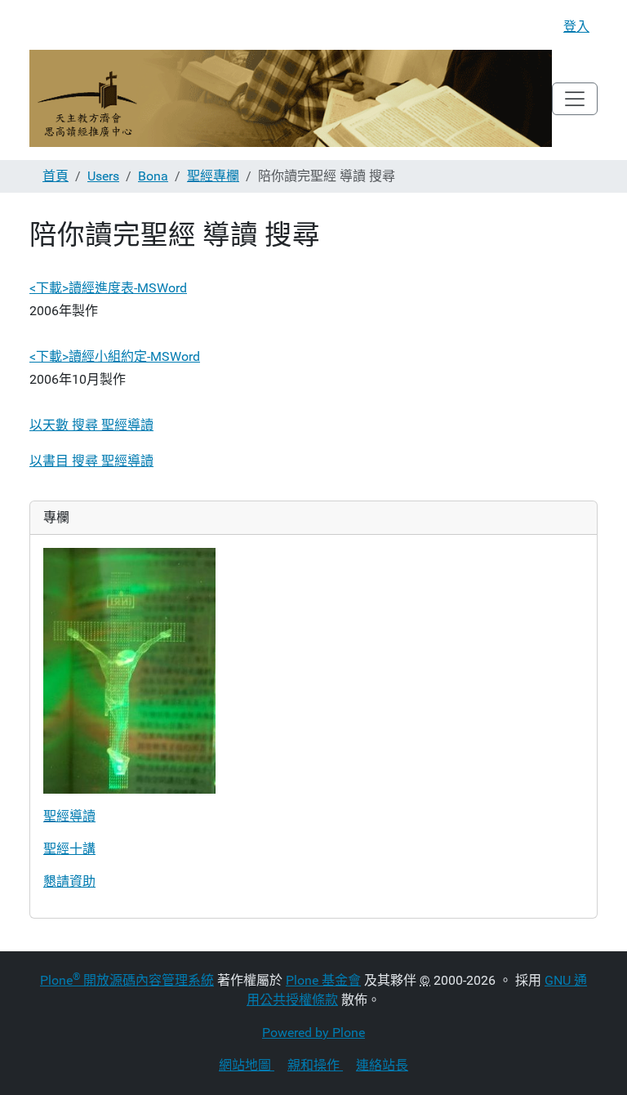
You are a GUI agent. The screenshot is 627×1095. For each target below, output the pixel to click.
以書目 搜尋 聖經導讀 (91, 461)
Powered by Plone (313, 1032)
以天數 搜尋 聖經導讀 (91, 425)
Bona (153, 176)
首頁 (55, 176)
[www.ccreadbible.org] (290, 98)
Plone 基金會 (323, 980)
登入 (576, 26)
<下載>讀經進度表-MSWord (108, 288)
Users (103, 176)
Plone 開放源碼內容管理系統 (127, 980)
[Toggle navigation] (575, 98)
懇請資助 (69, 881)
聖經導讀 (69, 816)
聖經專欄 (213, 176)
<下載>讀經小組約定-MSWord (114, 356)
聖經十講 (69, 849)
